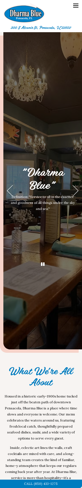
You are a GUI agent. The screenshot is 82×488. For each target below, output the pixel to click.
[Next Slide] (75, 191)
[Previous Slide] (9, 191)
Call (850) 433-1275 (41, 484)
